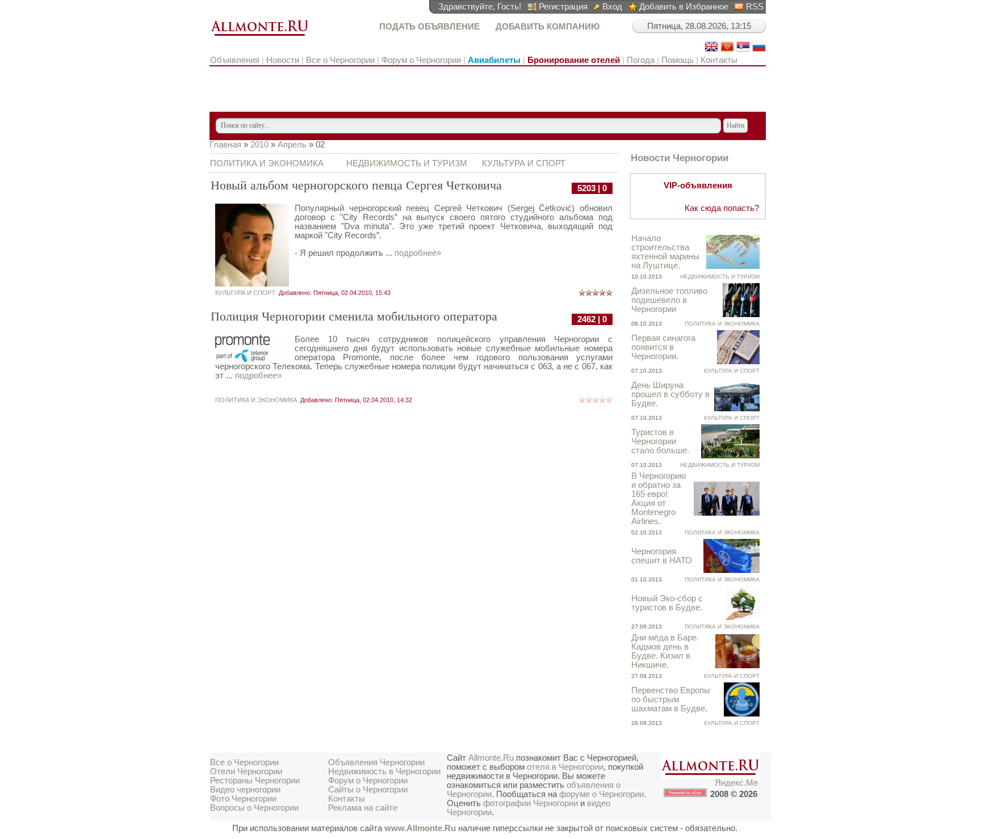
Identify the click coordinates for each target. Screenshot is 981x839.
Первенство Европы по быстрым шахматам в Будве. (670, 699)
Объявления (236, 60)
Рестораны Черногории (255, 780)
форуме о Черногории (601, 794)
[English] (711, 50)
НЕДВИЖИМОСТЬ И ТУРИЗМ (406, 163)
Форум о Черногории (421, 60)
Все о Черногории (340, 60)
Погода (641, 60)
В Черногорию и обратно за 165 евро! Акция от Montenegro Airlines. (658, 498)
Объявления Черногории (376, 762)
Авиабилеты (494, 60)
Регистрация (563, 6)
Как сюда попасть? (722, 208)
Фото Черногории (243, 798)
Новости (282, 60)
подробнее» (418, 253)
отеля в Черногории (565, 766)
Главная (225, 144)
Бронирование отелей (573, 60)
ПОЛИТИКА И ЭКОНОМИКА (267, 163)
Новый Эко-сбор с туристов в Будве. (667, 603)
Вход (612, 6)
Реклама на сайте (362, 807)
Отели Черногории (246, 771)
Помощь (677, 60)
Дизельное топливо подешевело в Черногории (669, 300)
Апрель (292, 144)
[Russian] (759, 50)
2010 (259, 144)
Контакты (719, 60)
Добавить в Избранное (683, 6)
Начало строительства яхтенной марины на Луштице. (665, 252)
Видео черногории (245, 789)
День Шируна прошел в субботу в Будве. (670, 394)
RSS (755, 6)
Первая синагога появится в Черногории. (663, 347)
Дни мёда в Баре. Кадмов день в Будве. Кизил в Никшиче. (665, 651)
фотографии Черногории (530, 803)
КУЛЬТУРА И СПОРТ (523, 163)
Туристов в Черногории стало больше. (660, 441)
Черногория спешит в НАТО (661, 556)
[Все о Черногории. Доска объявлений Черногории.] (259, 36)
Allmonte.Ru (491, 757)
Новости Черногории (679, 157)
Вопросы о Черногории (254, 807)
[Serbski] (743, 50)
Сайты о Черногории (368, 789)
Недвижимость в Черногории (384, 771)
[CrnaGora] (727, 50)
